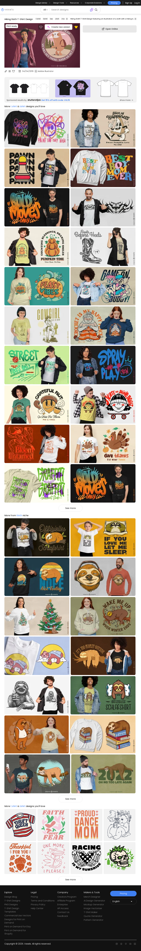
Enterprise (62, 904)
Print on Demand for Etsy (17, 926)
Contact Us (63, 912)
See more (70, 508)
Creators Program (66, 896)
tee (51, 19)
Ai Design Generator (94, 900)
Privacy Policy (38, 904)
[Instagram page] (116, 944)
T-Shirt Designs (12, 900)
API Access (63, 908)
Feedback (62, 916)
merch (64, 19)
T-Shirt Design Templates (11, 910)
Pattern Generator (93, 920)
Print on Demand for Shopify (15, 932)
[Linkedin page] (135, 944)
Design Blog (10, 896)
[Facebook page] (121, 944)
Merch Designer (92, 896)
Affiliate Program (66, 900)
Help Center (37, 908)
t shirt (38, 19)
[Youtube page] (130, 944)
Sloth (19, 515)
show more (125, 100)
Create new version (60, 27)
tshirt (45, 19)
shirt (57, 19)
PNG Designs (11, 904)
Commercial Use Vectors (17, 915)
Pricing (34, 896)
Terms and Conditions (43, 900)
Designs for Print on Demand (14, 921)
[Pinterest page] (126, 944)
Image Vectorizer (93, 908)
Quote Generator (93, 916)
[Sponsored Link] (29, 88)
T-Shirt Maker (90, 912)
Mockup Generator (94, 904)
